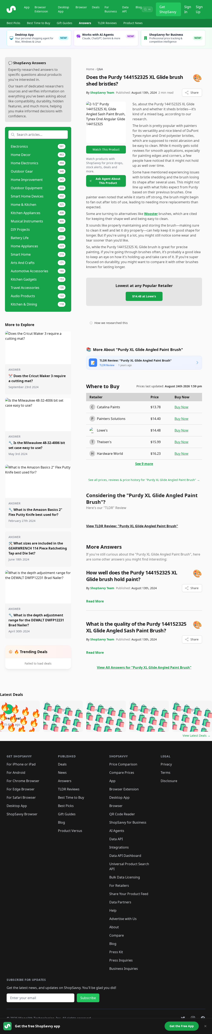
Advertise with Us (123, 918)
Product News (133, 23)
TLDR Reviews (107, 23)
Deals (96, 7)
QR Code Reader (122, 814)
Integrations (119, 847)
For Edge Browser (21, 789)
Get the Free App (182, 1026)
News (62, 772)
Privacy (166, 764)
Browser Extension (41, 9)
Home (90, 69)
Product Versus (70, 830)
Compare (116, 935)
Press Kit (116, 952)
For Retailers (119, 885)
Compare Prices (121, 772)
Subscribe (88, 998)
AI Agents (116, 830)
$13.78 (156, 407)
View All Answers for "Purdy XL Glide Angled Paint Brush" (144, 667)
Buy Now (181, 407)
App (27, 7)
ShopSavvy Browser (22, 814)
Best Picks (13, 23)
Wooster (151, 213)
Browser (81, 7)
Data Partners (120, 902)
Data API (125, 9)
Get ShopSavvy (167, 9)
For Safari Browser (21, 797)
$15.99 (156, 442)
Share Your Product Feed (128, 894)
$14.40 (156, 418)
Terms (165, 772)
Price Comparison (123, 764)
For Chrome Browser (23, 781)
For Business (111, 9)
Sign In (187, 9)
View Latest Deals (196, 735)
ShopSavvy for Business (127, 822)
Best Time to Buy (38, 23)
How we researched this (111, 323)
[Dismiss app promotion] (205, 1026)
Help (113, 910)
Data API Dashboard (125, 855)
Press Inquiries (121, 960)
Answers (85, 23)
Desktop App (63, 9)
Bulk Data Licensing (124, 877)
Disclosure (169, 781)
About (114, 927)
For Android (16, 772)
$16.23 (156, 453)
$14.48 (156, 430)
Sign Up (199, 9)
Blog (139, 7)
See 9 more (144, 463)
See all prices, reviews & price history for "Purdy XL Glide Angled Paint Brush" (144, 480)
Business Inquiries (123, 968)
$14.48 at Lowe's (144, 296)
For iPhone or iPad (21, 764)
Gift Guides (64, 23)
